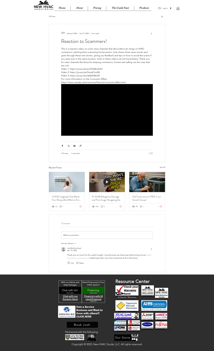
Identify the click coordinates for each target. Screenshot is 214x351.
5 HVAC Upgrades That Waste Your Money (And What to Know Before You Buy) (66, 198)
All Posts (52, 16)
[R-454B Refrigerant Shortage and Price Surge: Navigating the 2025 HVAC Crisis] (107, 182)
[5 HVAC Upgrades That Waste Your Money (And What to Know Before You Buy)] (67, 182)
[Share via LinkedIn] (74, 146)
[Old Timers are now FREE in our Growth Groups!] (147, 182)
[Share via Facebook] (62, 146)
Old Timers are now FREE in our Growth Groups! (146, 198)
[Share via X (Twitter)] (68, 146)
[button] (178, 8)
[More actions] (151, 33)
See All (162, 167)
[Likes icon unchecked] (68, 262)
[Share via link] (80, 146)
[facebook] (170, 8)
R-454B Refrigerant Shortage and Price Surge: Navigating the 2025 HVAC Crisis (106, 198)
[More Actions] (151, 249)
